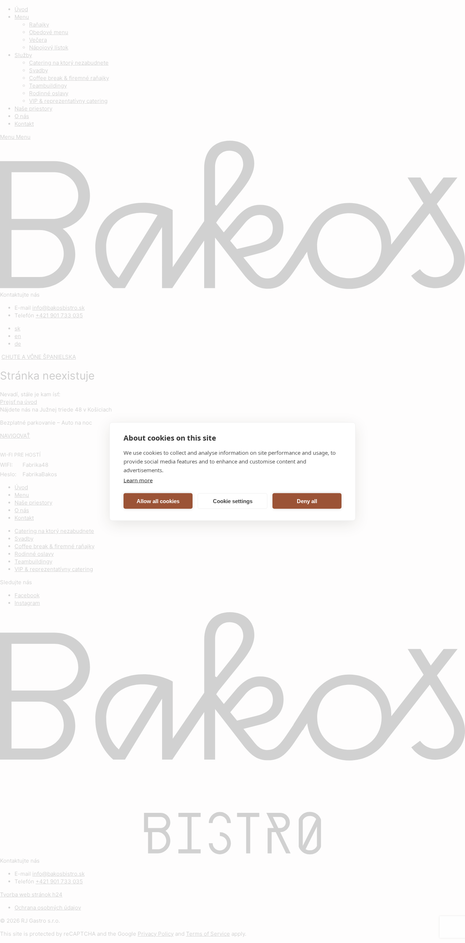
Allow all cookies (158, 501)
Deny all (307, 501)
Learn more (138, 480)
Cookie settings (232, 501)
